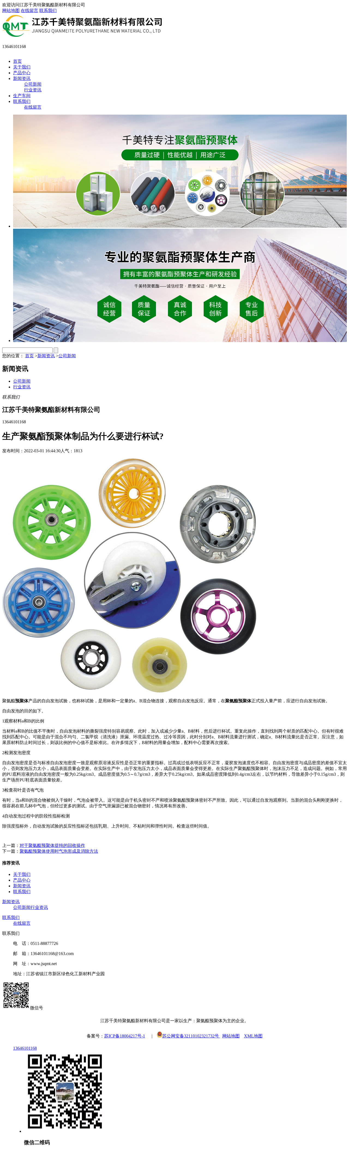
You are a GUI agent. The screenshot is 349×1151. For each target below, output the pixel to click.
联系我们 (48, 10)
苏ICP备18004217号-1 (124, 1036)
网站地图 (11, 10)
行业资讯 (32, 90)
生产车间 (22, 95)
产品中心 (22, 72)
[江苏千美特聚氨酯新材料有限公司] (82, 36)
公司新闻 (32, 84)
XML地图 (253, 1036)
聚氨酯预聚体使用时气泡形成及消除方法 (59, 851)
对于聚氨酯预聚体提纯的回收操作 (52, 845)
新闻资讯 (22, 78)
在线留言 (29, 10)
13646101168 (25, 1048)
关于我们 (22, 67)
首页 (17, 61)
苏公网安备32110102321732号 (191, 1036)
